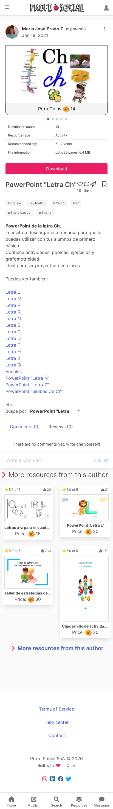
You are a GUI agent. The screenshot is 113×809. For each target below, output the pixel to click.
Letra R (12, 312)
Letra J (12, 358)
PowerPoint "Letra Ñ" (27, 378)
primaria (45, 212)
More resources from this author (60, 648)
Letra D (13, 338)
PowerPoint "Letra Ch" (41, 185)
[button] (7, 7)
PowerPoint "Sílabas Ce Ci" (33, 391)
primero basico (19, 212)
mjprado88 (76, 28)
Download (56, 169)
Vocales (13, 371)
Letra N (13, 318)
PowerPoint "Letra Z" (27, 384)
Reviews (61, 426)
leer (76, 203)
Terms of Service (56, 709)
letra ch (58, 203)
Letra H (13, 351)
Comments (25, 426)
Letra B (12, 325)
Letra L (12, 292)
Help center (56, 722)
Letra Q (13, 365)
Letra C (13, 331)
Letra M (13, 298)
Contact (56, 735)
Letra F (12, 345)
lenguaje (14, 203)
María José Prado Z (42, 28)
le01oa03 (37, 203)
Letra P (12, 305)
